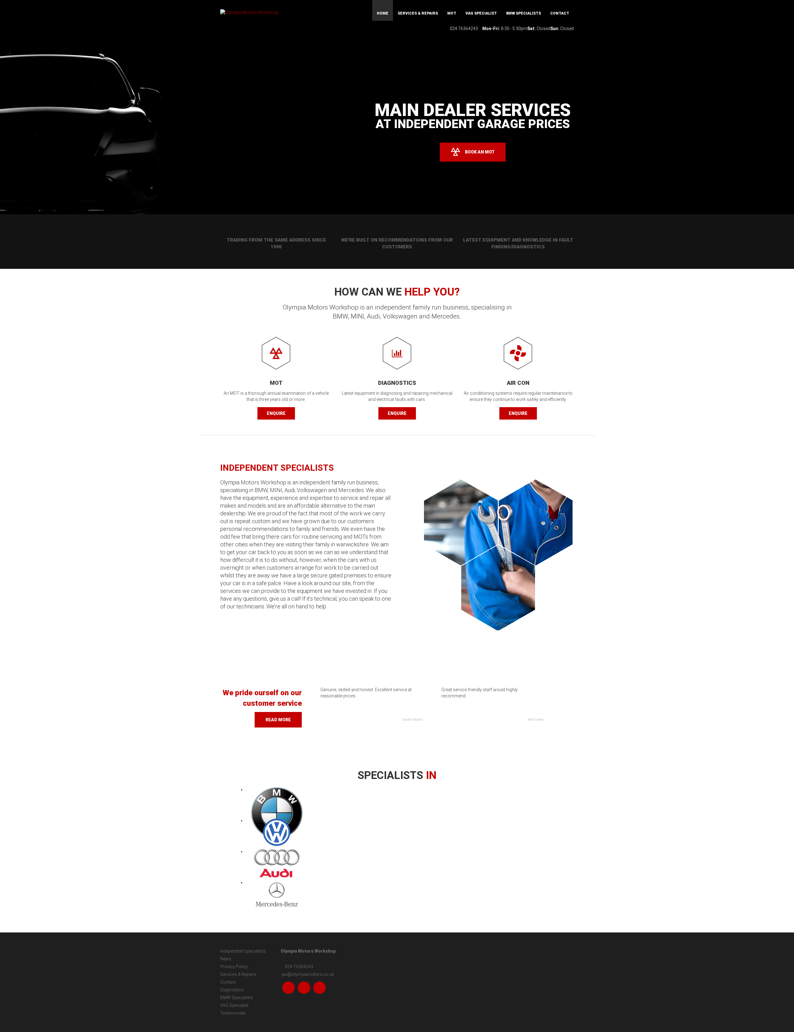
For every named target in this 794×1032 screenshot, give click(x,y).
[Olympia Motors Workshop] (276, 12)
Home (382, 13)
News (225, 958)
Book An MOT (480, 151)
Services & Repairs (418, 13)
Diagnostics (232, 989)
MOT (451, 13)
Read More (278, 719)
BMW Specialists (523, 13)
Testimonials (233, 1013)
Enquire (276, 413)
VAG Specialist (481, 13)
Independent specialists (243, 951)
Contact (559, 13)
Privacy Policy (234, 966)
